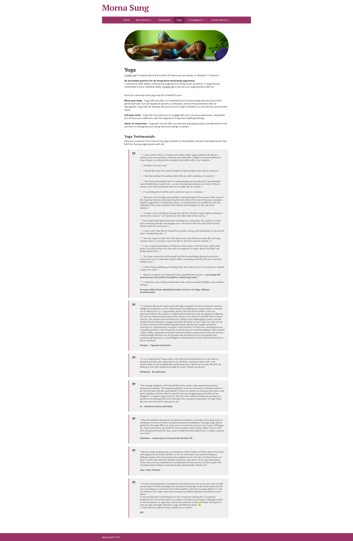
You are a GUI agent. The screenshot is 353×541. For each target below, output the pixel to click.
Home (126, 20)
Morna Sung (125, 7)
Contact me (130, 75)
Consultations (195, 20)
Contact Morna (219, 20)
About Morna (143, 20)
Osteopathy (164, 20)
